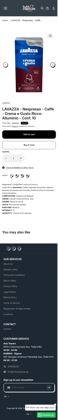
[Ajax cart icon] (47, 8)
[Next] (52, 64)
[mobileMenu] (5, 8)
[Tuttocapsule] (29, 8)
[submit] (49, 387)
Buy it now (29, 145)
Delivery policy (10, 269)
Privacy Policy (10, 286)
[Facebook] (11, 175)
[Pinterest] (21, 175)
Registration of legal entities (16, 308)
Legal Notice (9, 292)
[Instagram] (13, 248)
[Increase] (21, 158)
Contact (7, 329)
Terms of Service (11, 303)
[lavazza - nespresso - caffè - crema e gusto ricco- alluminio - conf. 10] (50, 35)
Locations (8, 314)
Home (5, 20)
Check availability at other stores (19, 167)
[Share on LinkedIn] (27, 175)
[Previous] (5, 64)
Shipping (15, 126)
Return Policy (9, 280)
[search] (42, 8)
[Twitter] (16, 175)
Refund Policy (10, 297)
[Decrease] (6, 158)
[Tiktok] (19, 248)
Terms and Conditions (14, 275)
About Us (7, 264)
